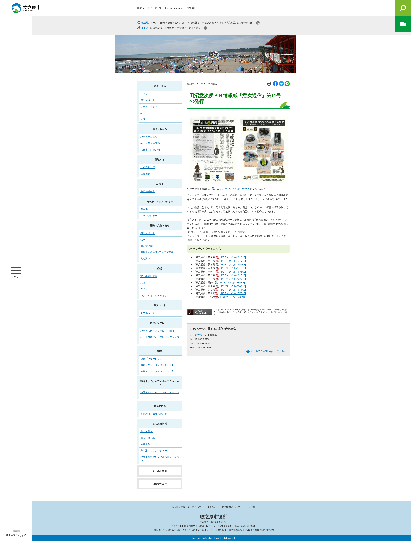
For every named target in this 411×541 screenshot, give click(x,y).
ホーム (153, 22)
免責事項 (211, 507)
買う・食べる (160, 129)
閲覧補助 (191, 8)
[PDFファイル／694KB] (233, 271)
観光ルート (160, 305)
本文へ (140, 8)
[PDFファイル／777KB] (233, 293)
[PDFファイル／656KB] (232, 297)
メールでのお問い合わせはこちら (268, 351)
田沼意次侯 (146, 246)
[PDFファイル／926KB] (233, 279)
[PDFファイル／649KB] (233, 289)
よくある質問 (160, 423)
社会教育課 (196, 335)
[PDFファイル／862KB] (232, 282)
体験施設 (145, 173)
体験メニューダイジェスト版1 (156, 365)
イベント (145, 93)
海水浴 (144, 209)
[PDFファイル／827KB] (233, 275)
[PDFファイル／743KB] (233, 268)
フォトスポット (148, 106)
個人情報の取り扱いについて (186, 507)
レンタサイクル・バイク (153, 295)
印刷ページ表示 (269, 83)
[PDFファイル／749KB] (233, 260)
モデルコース (147, 313)
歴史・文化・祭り (177, 22)
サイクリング (147, 167)
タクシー (145, 289)
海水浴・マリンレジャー (160, 201)
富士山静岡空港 (148, 276)
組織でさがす (160, 483)
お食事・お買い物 (150, 149)
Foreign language (174, 8)
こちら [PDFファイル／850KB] (233, 188)
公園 (142, 119)
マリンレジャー (148, 215)
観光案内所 (160, 406)
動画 (159, 350)
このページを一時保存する (403, 24)
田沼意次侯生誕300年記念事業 (156, 252)
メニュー (16, 270)
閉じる (258, 23)
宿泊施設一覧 (147, 191)
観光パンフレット (159, 323)
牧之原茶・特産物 (150, 143)
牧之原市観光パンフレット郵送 (157, 331)
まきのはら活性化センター (154, 413)
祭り (142, 239)
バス (142, 282)
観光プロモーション (151, 358)
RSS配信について (231, 507)
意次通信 (194, 22)
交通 (159, 268)
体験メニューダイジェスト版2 (156, 371)
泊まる (159, 183)
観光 (162, 22)
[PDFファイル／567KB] (233, 264)
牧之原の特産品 (148, 137)
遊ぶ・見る (160, 86)
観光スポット (147, 100)
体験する (160, 159)
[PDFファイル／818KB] (233, 257)
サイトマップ (154, 8)
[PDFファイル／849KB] (233, 286)
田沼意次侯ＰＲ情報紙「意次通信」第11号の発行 (176, 27)
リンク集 (250, 507)
